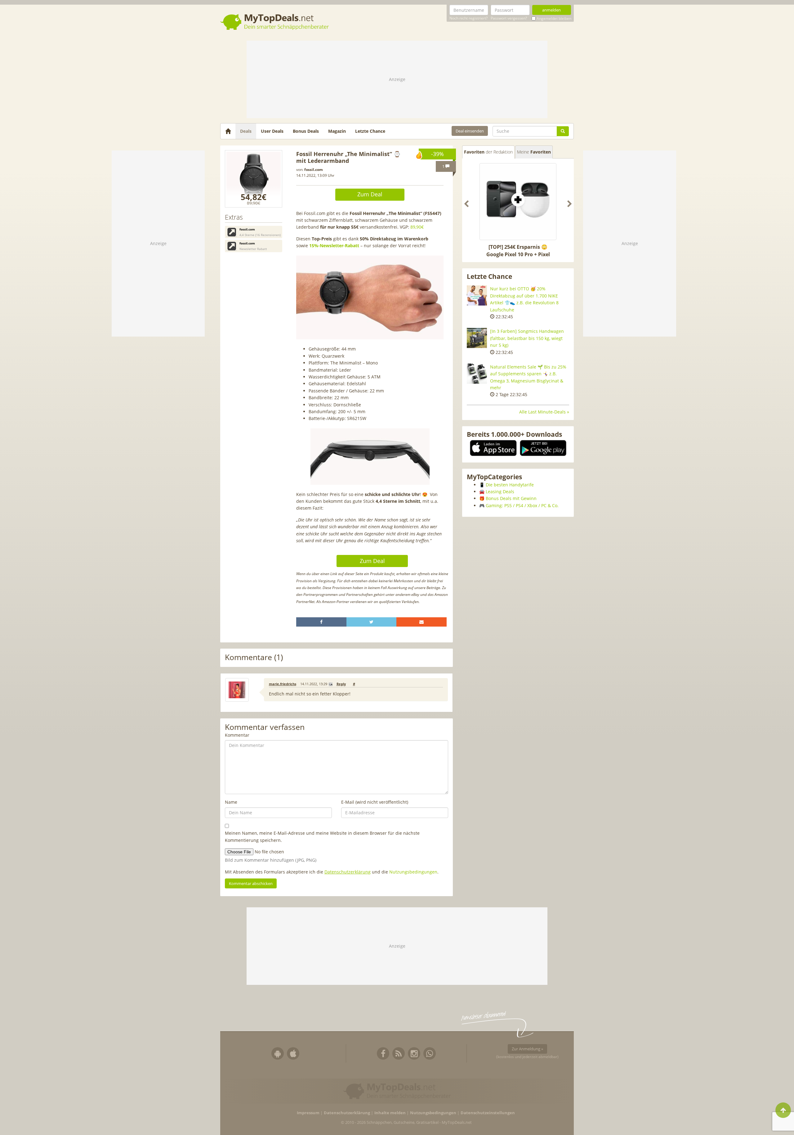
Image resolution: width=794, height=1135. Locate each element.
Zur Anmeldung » (527, 1049)
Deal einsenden (470, 131)
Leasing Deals (500, 491)
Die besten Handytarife (510, 485)
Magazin (337, 131)
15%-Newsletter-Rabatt (334, 245)
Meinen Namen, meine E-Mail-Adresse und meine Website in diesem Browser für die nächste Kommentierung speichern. (322, 836)
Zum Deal (369, 194)
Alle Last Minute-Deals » (544, 412)
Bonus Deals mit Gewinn (511, 498)
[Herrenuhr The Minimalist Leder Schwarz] (253, 179)
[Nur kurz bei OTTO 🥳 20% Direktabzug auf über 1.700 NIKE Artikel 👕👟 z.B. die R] (477, 295)
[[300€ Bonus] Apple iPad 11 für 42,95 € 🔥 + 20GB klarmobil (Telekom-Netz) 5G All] (518, 201)
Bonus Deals (306, 131)
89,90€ (417, 227)
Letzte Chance (370, 131)
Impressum (308, 1112)
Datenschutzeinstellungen (488, 1112)
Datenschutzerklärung (347, 872)
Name (231, 802)
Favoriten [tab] (488, 152)
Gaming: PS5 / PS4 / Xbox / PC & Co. (522, 505)
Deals (246, 131)
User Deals (272, 131)
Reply (341, 684)
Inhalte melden (390, 1112)
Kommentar (237, 735)
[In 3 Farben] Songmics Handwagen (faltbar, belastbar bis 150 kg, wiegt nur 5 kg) (527, 338)
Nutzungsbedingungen (413, 872)
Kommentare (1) (254, 657)
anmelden (551, 10)
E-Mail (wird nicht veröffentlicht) (374, 802)
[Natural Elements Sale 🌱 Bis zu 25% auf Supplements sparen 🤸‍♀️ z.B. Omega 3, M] (477, 374)
